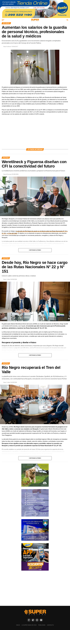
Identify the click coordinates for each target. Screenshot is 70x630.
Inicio (18, 625)
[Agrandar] (66, 251)
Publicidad (41, 625)
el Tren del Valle (12, 233)
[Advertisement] (35, 134)
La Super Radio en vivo (29, 625)
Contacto (50, 625)
